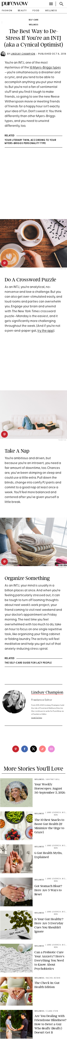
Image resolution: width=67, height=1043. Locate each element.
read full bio (36, 718)
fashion (7, 11)
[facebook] (24, 749)
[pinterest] (4, 263)
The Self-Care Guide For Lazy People (28, 663)
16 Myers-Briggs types (45, 67)
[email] (51, 749)
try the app (45, 330)
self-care (34, 20)
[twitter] (33, 749)
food (36, 11)
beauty (22, 11)
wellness (51, 11)
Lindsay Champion (23, 54)
